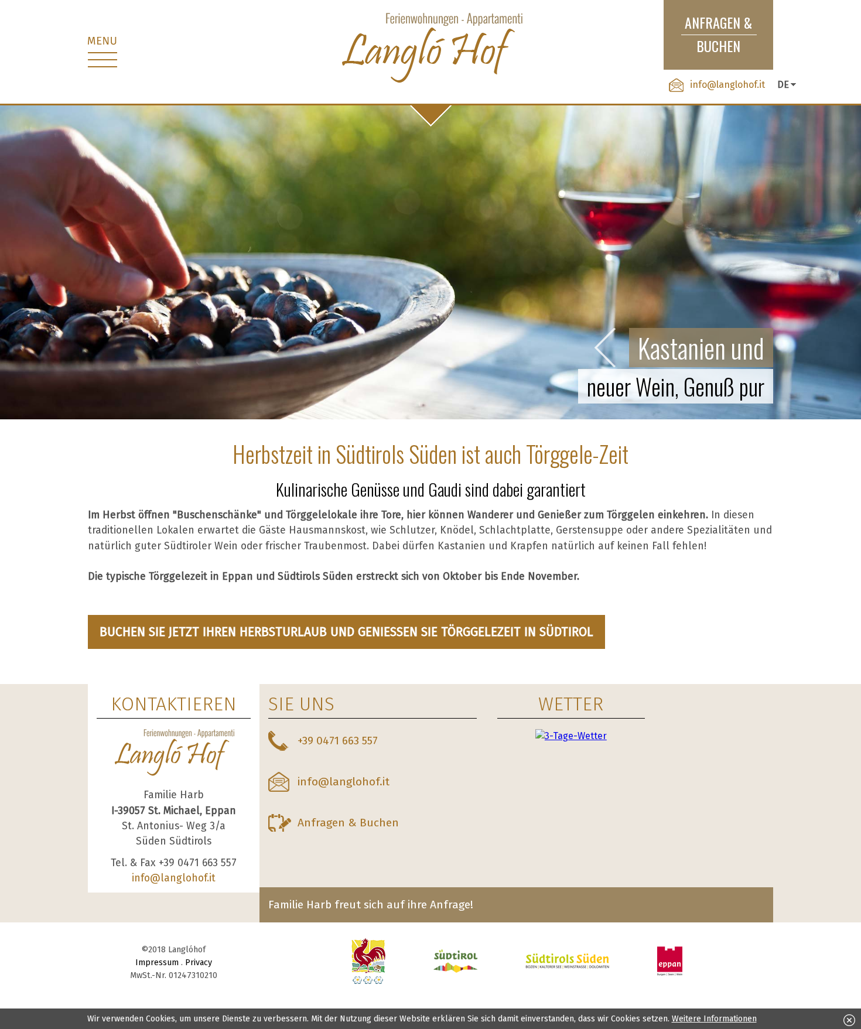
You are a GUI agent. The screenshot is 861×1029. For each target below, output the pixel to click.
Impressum (157, 963)
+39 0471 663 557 (338, 740)
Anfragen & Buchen (348, 822)
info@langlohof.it (727, 84)
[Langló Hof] (430, 49)
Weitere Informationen (714, 1019)
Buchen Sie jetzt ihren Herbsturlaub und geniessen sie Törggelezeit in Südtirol (346, 632)
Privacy (198, 963)
